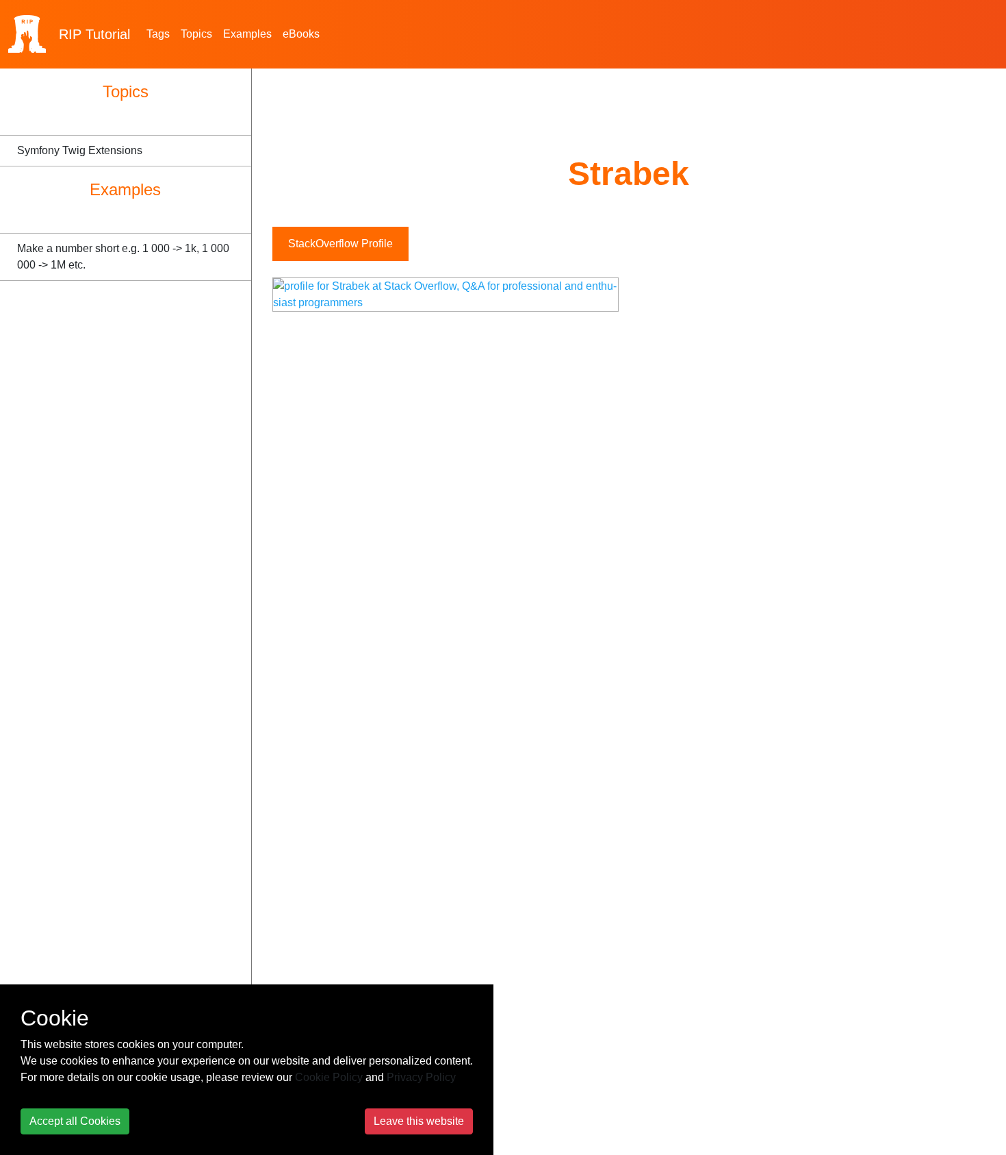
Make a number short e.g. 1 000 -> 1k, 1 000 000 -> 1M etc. (123, 257)
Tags (158, 34)
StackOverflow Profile (340, 243)
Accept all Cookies (74, 1121)
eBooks (301, 34)
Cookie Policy (329, 1077)
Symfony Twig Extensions (79, 150)
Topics (196, 34)
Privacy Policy (421, 1077)
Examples (247, 34)
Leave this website (419, 1121)
